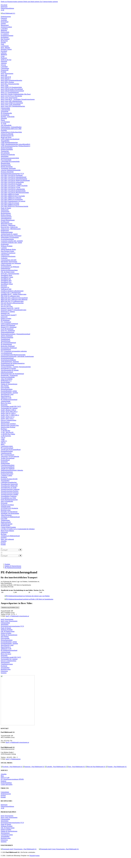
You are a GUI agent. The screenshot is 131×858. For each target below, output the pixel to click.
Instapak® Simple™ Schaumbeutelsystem (13, 310)
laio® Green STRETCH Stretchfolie (12, 103)
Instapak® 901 (5, 313)
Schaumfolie (4, 111)
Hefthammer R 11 (6, 380)
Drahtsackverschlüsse (7, 505)
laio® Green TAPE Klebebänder (11, 104)
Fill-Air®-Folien (6, 304)
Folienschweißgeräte (7, 134)
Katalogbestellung (6, 783)
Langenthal (4, 66)
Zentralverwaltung (6, 27)
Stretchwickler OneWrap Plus (10, 425)
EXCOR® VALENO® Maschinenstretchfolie (15, 192)
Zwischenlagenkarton (7, 239)
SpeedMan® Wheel (7, 284)
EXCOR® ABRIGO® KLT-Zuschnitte (13, 196)
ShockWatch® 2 (6, 396)
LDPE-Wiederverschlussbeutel (10, 139)
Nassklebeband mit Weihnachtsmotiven (13, 363)
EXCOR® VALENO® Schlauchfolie (12, 182)
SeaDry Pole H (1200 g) (8, 413)
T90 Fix (3, 442)
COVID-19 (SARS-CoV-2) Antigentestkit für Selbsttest (18, 529)
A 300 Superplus (6, 436)
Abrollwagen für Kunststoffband (11, 449)
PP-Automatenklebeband (8, 342)
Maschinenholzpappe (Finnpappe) (11, 235)
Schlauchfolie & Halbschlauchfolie (11, 132)
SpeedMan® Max (6, 280)
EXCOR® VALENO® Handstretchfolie (13, 191)
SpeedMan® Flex (6, 282)
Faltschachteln (5, 254)
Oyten (3, 56)
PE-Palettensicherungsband (9, 399)
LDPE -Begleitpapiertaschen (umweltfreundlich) (15, 144)
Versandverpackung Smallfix (9, 494)
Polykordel (4, 503)
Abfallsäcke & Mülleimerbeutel (10, 517)
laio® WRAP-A (6, 78)
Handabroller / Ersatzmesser (9, 375)
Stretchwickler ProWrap (8, 427)
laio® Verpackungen (7, 73)
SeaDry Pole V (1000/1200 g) (10, 415)
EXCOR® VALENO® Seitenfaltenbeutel (13, 177)
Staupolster (4, 405)
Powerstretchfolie (6, 160)
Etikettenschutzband (7, 372)
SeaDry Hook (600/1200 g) (9, 411)
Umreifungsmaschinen (7, 465)
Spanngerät (4, 461)
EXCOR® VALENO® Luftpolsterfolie (13, 189)
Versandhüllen (5, 141)
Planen (3, 120)
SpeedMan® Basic (6, 275)
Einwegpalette (5, 387)
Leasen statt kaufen (6, 784)
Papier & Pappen (6, 208)
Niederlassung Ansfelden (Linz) (10, 607)
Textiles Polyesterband (7, 458)
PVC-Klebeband (6, 322)
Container (4, 248)
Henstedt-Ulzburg (6, 49)
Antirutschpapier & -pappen (9, 234)
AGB (2, 10)
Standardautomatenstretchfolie (10, 158)
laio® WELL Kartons (7, 82)
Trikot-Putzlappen (6, 515)
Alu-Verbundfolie (6, 125)
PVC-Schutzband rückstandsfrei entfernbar (14, 351)
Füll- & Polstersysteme (7, 272)
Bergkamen (4, 41)
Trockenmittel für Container (9, 408)
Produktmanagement (7, 35)
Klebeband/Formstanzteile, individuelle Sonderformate (17, 356)
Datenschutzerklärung (7, 8)
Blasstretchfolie (5, 163)
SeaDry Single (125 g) (7, 417)
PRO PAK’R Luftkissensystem (10, 296)
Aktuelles (4, 541)
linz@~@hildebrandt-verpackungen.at (17, 616)
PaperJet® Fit (5, 287)
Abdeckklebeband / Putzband (10, 361)
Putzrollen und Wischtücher (9, 511)
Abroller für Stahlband (7, 468)
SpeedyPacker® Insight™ (9, 315)
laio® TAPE (4, 85)
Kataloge (3, 781)
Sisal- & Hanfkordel (7, 501)
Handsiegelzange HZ (7, 135)
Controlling (4, 28)
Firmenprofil (4, 70)
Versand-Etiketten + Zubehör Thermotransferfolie (16, 367)
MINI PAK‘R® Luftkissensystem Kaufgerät (14, 298)
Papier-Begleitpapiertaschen (9, 499)
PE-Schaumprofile (6, 113)
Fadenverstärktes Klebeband (9, 323)
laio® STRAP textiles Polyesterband (12, 89)
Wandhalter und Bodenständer (10, 513)
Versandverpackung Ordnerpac (10, 489)
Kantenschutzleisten (7, 472)
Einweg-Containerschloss (8, 420)
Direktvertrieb (5, 32)
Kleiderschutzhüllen (7, 149)
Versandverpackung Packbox (9, 491)
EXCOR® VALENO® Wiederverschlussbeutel (15, 180)
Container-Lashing (6, 475)
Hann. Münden (5, 47)
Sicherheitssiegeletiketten (8, 360)
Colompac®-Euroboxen (8, 253)
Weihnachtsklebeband (7, 365)
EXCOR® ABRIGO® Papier (10, 194)
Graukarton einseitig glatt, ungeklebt (12, 241)
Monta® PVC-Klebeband (8, 327)
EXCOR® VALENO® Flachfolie (11, 184)
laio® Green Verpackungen (9, 97)
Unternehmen (5, 68)
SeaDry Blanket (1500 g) (8, 410)
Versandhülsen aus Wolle (8, 498)
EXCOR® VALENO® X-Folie (10, 187)
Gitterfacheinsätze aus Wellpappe (11, 263)
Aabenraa (4, 63)
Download (4, 5)
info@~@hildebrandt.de (13, 759)
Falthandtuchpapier (6, 524)
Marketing (4, 30)
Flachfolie (4, 130)
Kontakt (3, 544)
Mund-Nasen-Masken (7, 530)
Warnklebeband (5, 341)
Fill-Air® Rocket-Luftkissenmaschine (12, 303)
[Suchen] (20, 550)
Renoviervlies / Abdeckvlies (9, 227)
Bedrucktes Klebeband (8, 346)
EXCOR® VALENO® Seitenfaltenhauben (14, 179)
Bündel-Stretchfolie (7, 166)
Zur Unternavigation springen (49, 1)
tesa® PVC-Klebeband (8, 330)
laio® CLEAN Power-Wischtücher (11, 96)
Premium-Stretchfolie (7, 172)
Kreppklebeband (6, 349)
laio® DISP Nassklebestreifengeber (11, 80)
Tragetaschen (5, 151)
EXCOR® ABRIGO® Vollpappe (11, 197)
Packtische (4, 477)
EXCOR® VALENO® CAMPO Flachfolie (14, 185)
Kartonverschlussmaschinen (9, 270)
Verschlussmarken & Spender (10, 370)
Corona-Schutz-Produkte (8, 527)
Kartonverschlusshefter (8, 377)
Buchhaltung (5, 37)
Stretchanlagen (5, 422)
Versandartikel (5, 480)
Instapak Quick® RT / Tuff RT (10, 308)
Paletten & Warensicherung (9, 384)
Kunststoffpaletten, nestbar (9, 391)
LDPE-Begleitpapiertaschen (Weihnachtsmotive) (15, 146)
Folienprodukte (5, 108)
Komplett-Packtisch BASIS (9, 479)
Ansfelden (4, 20)
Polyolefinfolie (5, 153)
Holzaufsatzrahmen (6, 389)
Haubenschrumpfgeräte (8, 154)
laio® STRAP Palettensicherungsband (12, 91)
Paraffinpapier (5, 222)
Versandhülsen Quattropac (9, 496)
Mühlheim (4, 54)
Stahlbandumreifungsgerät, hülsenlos (12, 470)
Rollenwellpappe (6, 215)
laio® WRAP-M (6, 77)
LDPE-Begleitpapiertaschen (9, 142)
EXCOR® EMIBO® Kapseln (10, 204)
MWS (2, 444)
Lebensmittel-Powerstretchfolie (10, 161)
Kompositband (5, 460)
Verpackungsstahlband (7, 467)
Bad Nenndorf (5, 39)
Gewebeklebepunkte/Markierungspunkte (13, 354)
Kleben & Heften (6, 318)
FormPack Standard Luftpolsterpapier (12, 291)
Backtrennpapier (6, 213)
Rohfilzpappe (5, 230)
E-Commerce (5, 34)
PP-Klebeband (5, 320)
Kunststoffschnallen (7, 451)
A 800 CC (4, 441)
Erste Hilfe (4, 518)
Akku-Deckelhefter (6, 379)
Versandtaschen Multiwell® (9, 486)
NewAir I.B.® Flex (7, 306)
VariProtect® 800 (6, 289)
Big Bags (3, 534)
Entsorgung (4, 532)
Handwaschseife (6, 522)
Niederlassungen (6, 16)
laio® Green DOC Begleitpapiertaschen (13, 106)
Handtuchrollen (5, 525)
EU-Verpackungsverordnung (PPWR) (12, 779)
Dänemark (4, 61)
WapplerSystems (34, 855)
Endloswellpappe (6, 265)
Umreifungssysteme (7, 446)
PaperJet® (4, 285)
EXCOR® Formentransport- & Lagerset (13, 201)
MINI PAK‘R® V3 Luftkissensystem (12, 301)
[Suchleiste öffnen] (1, 552)
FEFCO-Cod (5, 777)
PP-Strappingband (6, 344)
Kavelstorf (4, 51)
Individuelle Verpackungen (9, 261)
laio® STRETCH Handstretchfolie (11, 87)
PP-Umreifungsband (7, 448)
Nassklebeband (5, 339)
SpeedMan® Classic (7, 277)
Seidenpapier (5, 210)
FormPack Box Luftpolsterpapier (11, 292)
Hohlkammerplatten (7, 232)
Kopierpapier (5, 244)
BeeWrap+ (4, 429)
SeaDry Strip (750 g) (7, 418)
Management (5, 25)
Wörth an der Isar (6, 59)
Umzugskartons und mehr (8, 260)
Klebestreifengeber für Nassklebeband (12, 373)
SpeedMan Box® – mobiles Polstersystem (13, 294)
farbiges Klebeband (7, 336)
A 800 (3, 439)
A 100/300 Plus (5, 430)
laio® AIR (4, 75)
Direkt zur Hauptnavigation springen (12, 1)
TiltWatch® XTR (6, 398)
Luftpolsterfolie (5, 110)
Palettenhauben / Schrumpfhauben (11, 127)
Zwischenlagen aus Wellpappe (10, 267)
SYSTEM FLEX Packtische (9, 508)
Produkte (3, 72)
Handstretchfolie (6, 165)
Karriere (3, 543)
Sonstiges (4, 537)
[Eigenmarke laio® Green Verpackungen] (59, 849)
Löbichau (4, 53)
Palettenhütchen (5, 268)
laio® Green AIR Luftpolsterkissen (11, 101)
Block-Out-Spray (6, 403)
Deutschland (4, 22)
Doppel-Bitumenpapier (8, 220)
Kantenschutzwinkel (7, 474)
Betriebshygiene (6, 510)
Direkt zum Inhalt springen (31, 1)
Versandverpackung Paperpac (10, 493)
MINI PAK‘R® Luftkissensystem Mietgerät (14, 299)
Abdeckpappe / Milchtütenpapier (11, 229)
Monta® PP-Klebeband (8, 325)
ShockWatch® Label (7, 394)
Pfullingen (4, 58)
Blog (2, 776)
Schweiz (3, 65)
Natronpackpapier (6, 216)
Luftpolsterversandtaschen (9, 482)
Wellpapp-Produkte (6, 246)
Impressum (4, 6)
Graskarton (4, 258)
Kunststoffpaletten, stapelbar (9, 392)
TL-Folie (3, 123)
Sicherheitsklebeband (7, 358)
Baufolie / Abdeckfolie (7, 116)
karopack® (4, 317)
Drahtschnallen (5, 463)
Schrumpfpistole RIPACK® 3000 (11, 128)
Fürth (2, 44)
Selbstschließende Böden (8, 249)
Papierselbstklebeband (7, 332)
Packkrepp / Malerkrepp (8, 225)
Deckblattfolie (5, 115)
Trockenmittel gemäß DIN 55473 (11, 406)
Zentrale (3, 23)
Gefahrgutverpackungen (8, 256)
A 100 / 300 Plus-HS (7, 432)
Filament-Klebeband (7, 337)
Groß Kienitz (5, 46)
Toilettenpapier (5, 520)
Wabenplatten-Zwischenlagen (10, 237)
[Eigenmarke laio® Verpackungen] (19, 849)
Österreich (4, 18)
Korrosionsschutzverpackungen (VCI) (12, 173)
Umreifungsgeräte (6, 453)
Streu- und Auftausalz (7, 539)
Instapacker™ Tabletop (8, 311)
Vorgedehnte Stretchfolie (8, 168)
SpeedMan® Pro (6, 279)
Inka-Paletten (5, 386)
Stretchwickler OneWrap (8, 423)
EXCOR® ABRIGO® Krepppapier (12, 199)
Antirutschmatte (5, 401)
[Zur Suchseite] (1, 548)
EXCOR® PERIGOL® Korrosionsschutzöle (14, 206)
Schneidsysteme (5, 506)
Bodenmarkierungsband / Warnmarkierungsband (15, 334)
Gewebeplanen (5, 122)
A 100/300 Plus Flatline (8, 434)
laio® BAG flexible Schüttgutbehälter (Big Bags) (16, 94)
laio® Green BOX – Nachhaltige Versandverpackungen (18, 99)
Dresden (3, 42)
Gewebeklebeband (6, 353)
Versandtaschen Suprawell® (9, 484)
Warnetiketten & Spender (8, 368)
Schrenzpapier (5, 211)
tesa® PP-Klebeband (7, 329)
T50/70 (3, 437)
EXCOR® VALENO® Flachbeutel (12, 175)
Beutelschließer (5, 382)
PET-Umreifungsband (7, 455)
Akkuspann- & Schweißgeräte (10, 456)
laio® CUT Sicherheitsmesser (10, 92)
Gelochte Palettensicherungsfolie (11, 170)
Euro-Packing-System (7, 251)
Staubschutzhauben (6, 147)
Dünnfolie (4, 118)
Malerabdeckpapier (6, 223)
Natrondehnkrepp (6, 218)
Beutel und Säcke (6, 137)
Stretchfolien (4, 156)
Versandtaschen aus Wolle (8, 487)
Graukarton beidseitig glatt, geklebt (11, 242)
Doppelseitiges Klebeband (9, 348)
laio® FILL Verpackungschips (10, 84)
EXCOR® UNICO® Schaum (10, 203)
